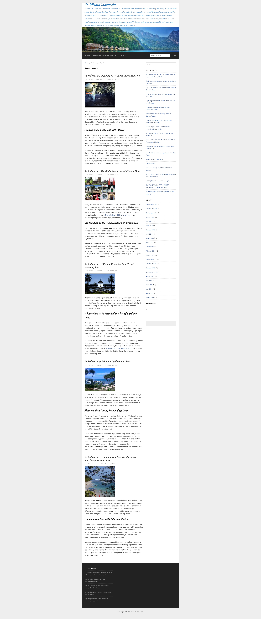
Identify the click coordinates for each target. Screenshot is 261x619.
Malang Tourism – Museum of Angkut (158, 181)
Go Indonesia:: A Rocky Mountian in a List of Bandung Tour (109, 266)
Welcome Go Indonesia (104, 55)
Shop (121, 55)
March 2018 (150, 238)
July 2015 (149, 280)
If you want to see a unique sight (119, 348)
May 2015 (149, 289)
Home (87, 55)
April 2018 (149, 234)
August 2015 (150, 276)
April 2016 (149, 242)
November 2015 (151, 263)
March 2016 (150, 247)
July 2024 (149, 221)
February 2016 (150, 251)
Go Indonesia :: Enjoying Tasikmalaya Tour (108, 361)
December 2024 (151, 204)
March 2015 (150, 297)
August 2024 (150, 217)
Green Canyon (150, 163)
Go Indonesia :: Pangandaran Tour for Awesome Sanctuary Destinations (110, 459)
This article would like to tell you (117, 215)
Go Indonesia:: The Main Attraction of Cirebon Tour (112, 171)
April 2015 (149, 293)
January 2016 (150, 255)
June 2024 (149, 225)
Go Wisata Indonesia (100, 5)
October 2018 (150, 230)
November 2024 (151, 209)
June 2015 (149, 285)
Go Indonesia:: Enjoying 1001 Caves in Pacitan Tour (112, 75)
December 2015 (151, 259)
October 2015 (150, 268)
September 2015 (151, 272)
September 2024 (151, 213)
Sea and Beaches (91, 464)
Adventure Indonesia (93, 79)
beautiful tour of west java (154, 159)
